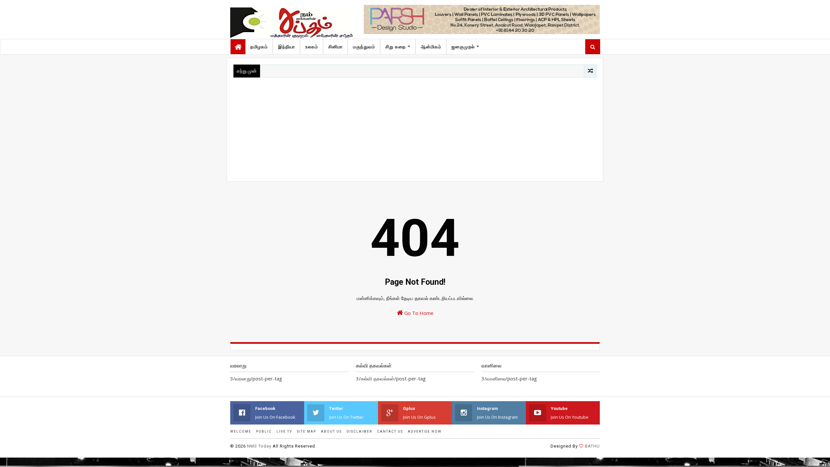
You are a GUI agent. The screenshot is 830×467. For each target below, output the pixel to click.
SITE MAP (306, 431)
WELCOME (240, 431)
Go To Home (418, 313)
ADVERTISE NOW (425, 431)
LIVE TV (284, 431)
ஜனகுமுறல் (463, 46)
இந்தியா (286, 46)
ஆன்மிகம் (431, 46)
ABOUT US (331, 431)
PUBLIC (264, 431)
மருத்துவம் (364, 46)
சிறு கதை (395, 46)
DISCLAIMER (359, 431)
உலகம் (311, 46)
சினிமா (335, 46)
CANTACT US (390, 431)
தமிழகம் (259, 46)
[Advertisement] (415, 126)
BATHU (592, 446)
